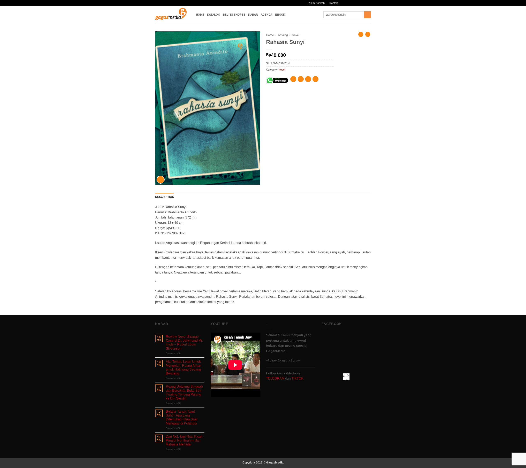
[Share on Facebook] (293, 79)
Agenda (266, 14)
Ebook (280, 14)
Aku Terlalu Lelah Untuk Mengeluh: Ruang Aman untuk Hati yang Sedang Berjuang (183, 367)
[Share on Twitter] (300, 79)
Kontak (333, 3)
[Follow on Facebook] (349, 3)
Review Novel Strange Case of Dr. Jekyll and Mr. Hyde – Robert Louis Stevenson (184, 342)
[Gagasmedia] (172, 14)
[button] (343, 3)
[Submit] (367, 14)
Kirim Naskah (317, 3)
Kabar (253, 14)
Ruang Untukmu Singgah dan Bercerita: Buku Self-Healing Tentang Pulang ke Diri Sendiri (184, 392)
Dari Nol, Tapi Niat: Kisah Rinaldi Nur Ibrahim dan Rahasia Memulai (184, 440)
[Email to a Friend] (308, 79)
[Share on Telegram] (315, 79)
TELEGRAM (275, 378)
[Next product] (361, 34)
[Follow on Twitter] (361, 3)
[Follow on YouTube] (365, 3)
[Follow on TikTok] (357, 3)
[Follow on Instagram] (353, 3)
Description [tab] (164, 196)
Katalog (213, 14)
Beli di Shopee (234, 14)
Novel (295, 35)
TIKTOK (297, 378)
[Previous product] (368, 34)
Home (200, 14)
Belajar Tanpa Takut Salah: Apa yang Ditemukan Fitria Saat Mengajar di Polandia (181, 417)
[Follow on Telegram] (369, 3)
